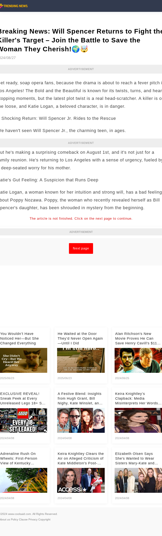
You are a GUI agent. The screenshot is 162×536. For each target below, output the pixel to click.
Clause (23, 519)
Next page (81, 248)
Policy (14, 519)
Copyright (44, 519)
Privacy (33, 519)
